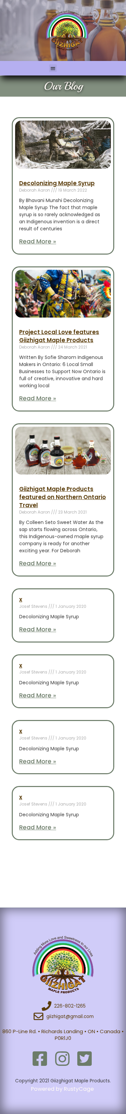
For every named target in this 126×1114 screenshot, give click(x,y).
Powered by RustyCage (63, 1089)
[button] (53, 68)
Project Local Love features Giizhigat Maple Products (59, 336)
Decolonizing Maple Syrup (57, 183)
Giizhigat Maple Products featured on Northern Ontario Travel (62, 497)
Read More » (37, 241)
